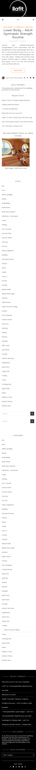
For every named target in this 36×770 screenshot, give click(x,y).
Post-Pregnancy (7, 315)
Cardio (4, 220)
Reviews (4, 337)
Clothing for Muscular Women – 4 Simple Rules (16, 724)
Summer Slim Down (8, 358)
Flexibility (5, 255)
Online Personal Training (9, 307)
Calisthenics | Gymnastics (13, 27)
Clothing (4, 225)
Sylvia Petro (5, 367)
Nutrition (4, 298)
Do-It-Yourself (6, 229)
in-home (4, 281)
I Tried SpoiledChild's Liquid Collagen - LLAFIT (16, 712)
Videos (4, 393)
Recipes (4, 332)
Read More (18, 70)
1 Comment (22, 41)
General (4, 263)
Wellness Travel (7, 397)
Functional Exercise (8, 259)
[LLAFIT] (18, 8)
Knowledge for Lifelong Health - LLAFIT (14, 720)
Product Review (7, 319)
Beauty (4, 199)
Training (4, 375)
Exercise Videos (7, 238)
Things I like (5, 371)
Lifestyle (4, 285)
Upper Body (6, 388)
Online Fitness (6, 302)
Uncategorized (6, 384)
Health (4, 272)
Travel (4, 380)
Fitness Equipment (8, 250)
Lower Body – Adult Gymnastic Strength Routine (18, 33)
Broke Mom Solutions (8, 212)
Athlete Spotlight (7, 194)
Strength (4, 354)
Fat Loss (4, 246)
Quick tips (5, 328)
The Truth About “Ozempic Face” (12, 126)
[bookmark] (13, 767)
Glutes (4, 268)
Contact (13, 695)
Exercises (29, 27)
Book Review (6, 207)
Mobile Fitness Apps (8, 294)
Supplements (6, 363)
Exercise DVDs (6, 233)
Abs (3, 186)
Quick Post (5, 324)
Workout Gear (6, 406)
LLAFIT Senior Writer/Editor (14, 78)
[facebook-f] (10, 767)
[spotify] (22, 767)
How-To (4, 276)
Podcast (4, 311)
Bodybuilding (6, 203)
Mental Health (6, 289)
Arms (3, 190)
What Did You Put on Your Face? (12, 113)
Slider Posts (6, 345)
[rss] (25, 767)
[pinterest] (19, 767)
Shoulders (5, 341)
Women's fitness (7, 401)
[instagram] (16, 767)
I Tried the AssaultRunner (10, 109)
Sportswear (5, 350)
